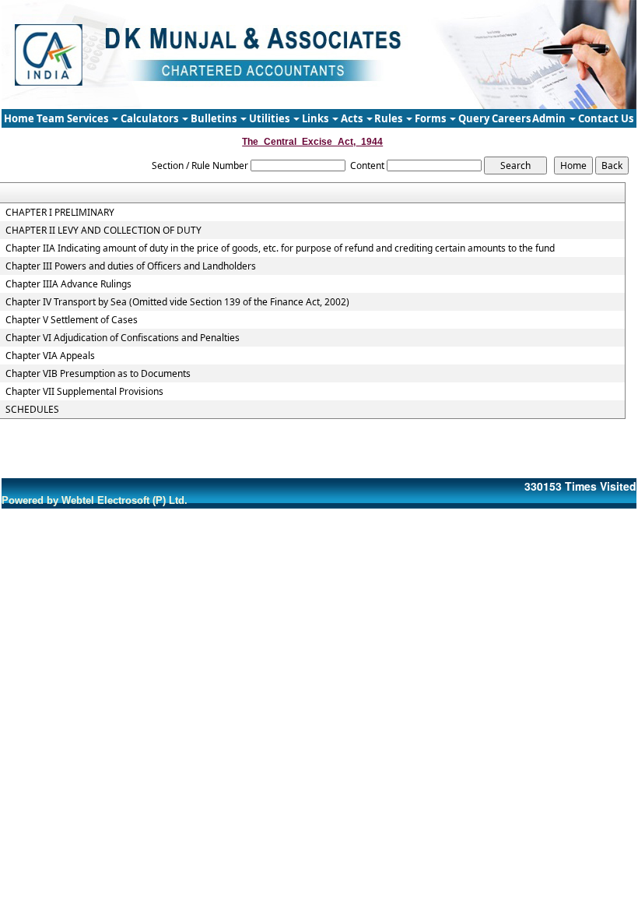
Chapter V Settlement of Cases (71, 320)
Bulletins (215, 118)
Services (88, 118)
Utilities (270, 118)
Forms (431, 118)
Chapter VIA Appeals (50, 356)
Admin (550, 118)
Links (316, 118)
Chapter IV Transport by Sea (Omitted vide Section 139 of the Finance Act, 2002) (177, 302)
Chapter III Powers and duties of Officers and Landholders (130, 266)
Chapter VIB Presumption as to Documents (98, 374)
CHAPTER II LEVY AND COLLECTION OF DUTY (103, 230)
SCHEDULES (32, 409)
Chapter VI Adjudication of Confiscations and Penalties (122, 338)
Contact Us (605, 118)
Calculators (151, 118)
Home (19, 118)
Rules (389, 118)
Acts (353, 118)
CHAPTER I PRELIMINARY (59, 212)
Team (51, 118)
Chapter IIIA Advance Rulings (68, 284)
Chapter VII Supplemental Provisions (84, 392)
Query (473, 118)
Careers (511, 118)
